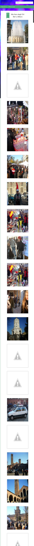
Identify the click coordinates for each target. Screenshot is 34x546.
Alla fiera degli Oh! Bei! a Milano (17, 15)
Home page (12, 7)
